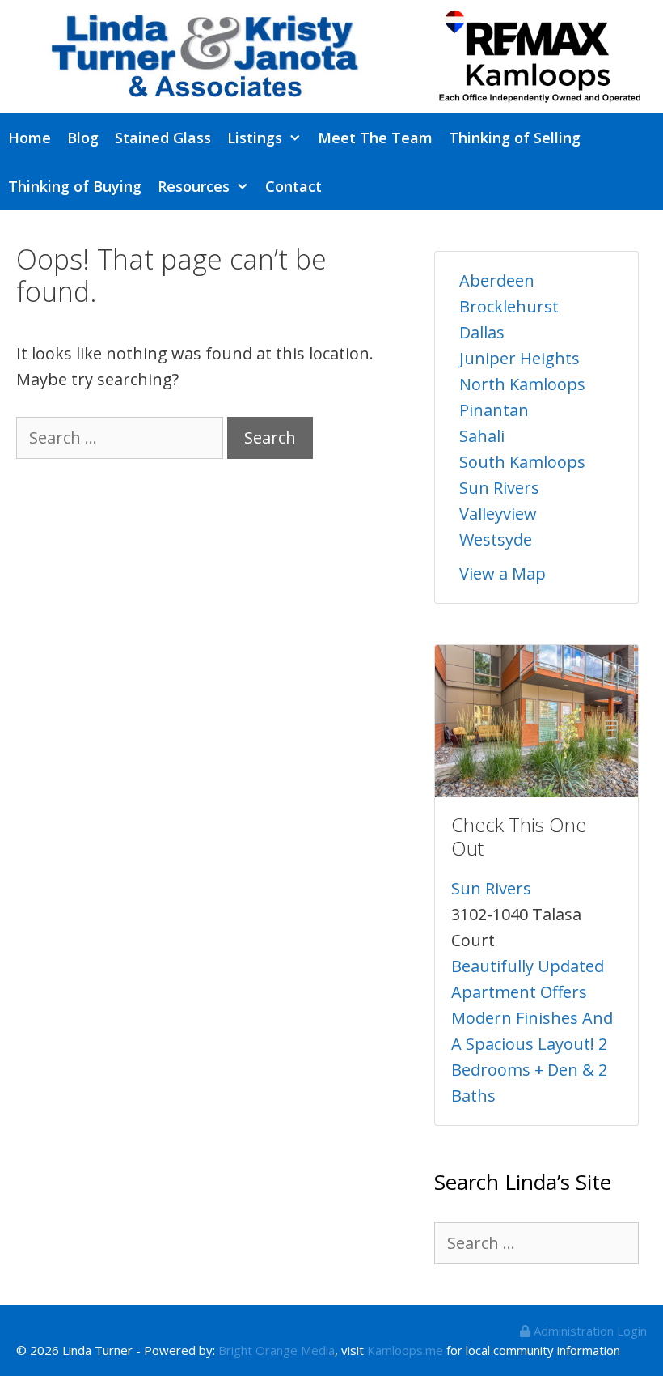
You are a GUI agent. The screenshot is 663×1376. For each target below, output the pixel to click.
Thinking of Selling (515, 137)
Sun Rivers (499, 488)
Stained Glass (163, 137)
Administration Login (588, 1331)
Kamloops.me (405, 1350)
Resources (194, 186)
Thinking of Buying (74, 186)
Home (29, 137)
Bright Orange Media (276, 1350)
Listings (254, 137)
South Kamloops (522, 462)
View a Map (502, 573)
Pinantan (494, 410)
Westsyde (495, 539)
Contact (293, 186)
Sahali (482, 436)
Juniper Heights (519, 358)
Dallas (482, 332)
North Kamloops (522, 384)
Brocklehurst (509, 306)
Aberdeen (496, 280)
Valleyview (498, 513)
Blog (83, 137)
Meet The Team (375, 137)
